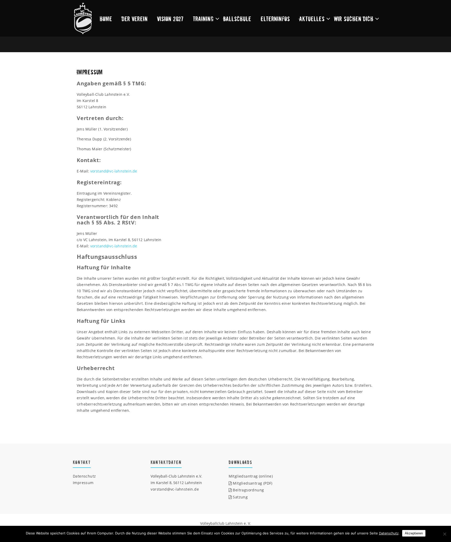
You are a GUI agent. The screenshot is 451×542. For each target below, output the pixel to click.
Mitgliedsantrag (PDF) (252, 483)
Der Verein (135, 19)
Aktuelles (312, 19)
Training (203, 19)
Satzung (240, 497)
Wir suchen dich (353, 19)
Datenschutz (84, 476)
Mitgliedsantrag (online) (251, 476)
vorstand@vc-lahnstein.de (113, 171)
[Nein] (444, 534)
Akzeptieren (414, 533)
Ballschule (237, 19)
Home (106, 19)
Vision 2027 (170, 19)
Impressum (83, 482)
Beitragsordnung (248, 489)
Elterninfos (275, 19)
